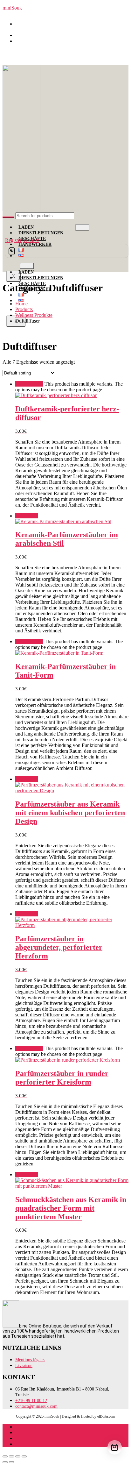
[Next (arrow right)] (11, 1462)
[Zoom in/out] (5, 1456)
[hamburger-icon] (82, 227)
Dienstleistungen (40, 233)
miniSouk (12, 8)
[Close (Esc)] (24, 1456)
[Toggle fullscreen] (11, 1456)
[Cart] (67, 251)
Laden (26, 227)
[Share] (17, 1456)
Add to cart (26, 515)
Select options (29, 384)
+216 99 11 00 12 (36, 35)
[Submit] (8, 217)
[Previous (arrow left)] (5, 1462)
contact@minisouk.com (42, 41)
